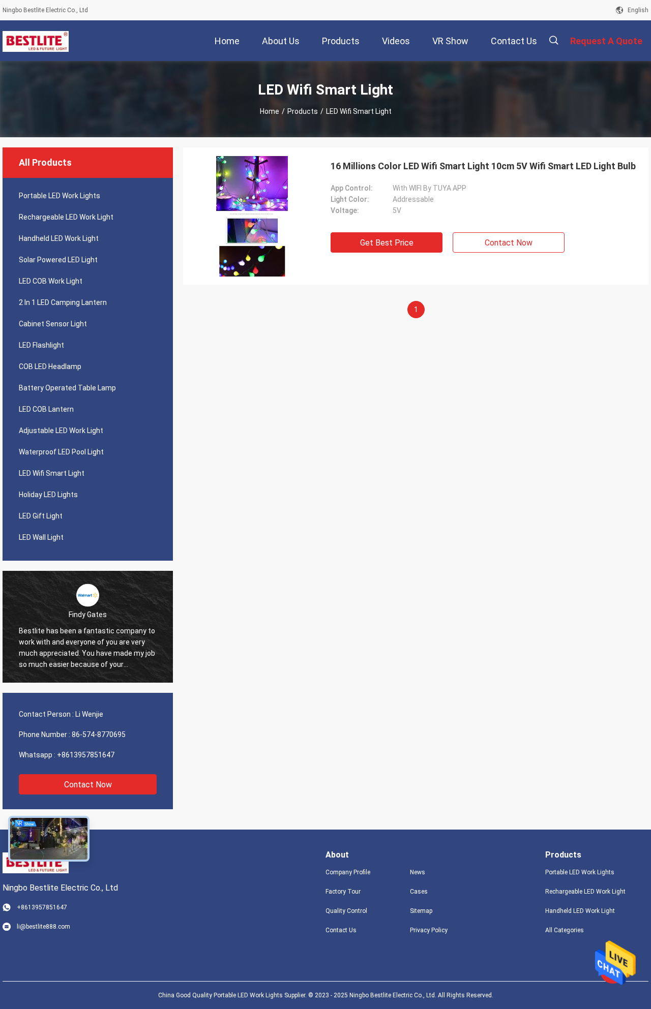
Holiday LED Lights (48, 495)
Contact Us (341, 930)
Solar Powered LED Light (58, 260)
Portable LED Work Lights (59, 196)
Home (269, 111)
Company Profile (348, 872)
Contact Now (88, 784)
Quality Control (346, 910)
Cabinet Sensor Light (53, 324)
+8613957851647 (85, 755)
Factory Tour (343, 891)
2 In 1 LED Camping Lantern (63, 302)
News (417, 872)
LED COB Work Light (50, 281)
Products (302, 111)
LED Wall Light (41, 537)
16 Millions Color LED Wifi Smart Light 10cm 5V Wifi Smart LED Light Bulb (483, 166)
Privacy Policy (429, 930)
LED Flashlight (41, 345)
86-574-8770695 (99, 734)
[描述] (553, 40)
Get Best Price (386, 243)
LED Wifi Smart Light (51, 473)
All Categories (564, 930)
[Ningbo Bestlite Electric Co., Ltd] (36, 41)
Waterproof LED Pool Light (61, 452)
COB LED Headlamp (50, 366)
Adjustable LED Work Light (61, 430)
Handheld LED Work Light (59, 238)
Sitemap (421, 910)
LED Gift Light (41, 516)
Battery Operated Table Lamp (67, 388)
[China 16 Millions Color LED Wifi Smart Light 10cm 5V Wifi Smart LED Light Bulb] (252, 216)
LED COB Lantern (46, 409)
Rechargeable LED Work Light (66, 217)
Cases (419, 891)
